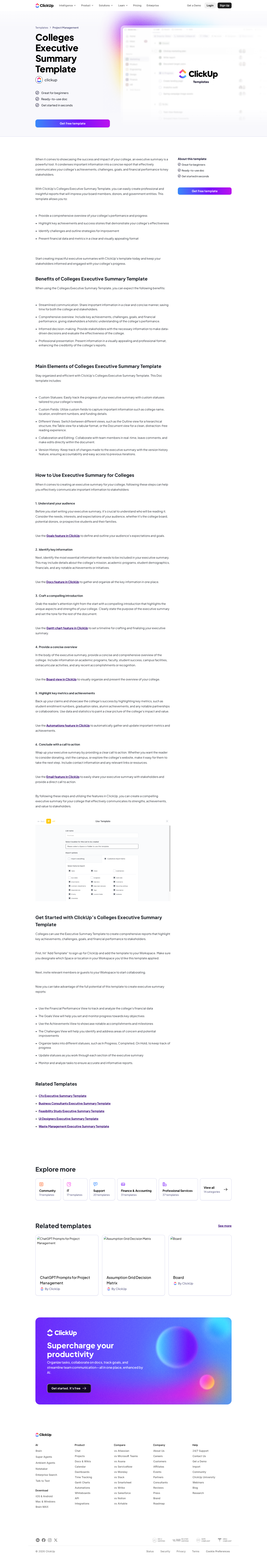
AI (36, 1444)
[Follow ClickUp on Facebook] (43, 1540)
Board (178, 1277)
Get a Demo (200, 1461)
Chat (77, 1450)
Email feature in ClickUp (63, 777)
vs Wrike (119, 1487)
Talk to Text (43, 1480)
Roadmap (159, 1503)
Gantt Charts (82, 1482)
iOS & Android (44, 1496)
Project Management (65, 27)
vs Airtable (120, 1503)
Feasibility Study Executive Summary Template (71, 1111)
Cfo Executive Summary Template (62, 1096)
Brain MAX (42, 1506)
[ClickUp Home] (44, 5)
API (77, 1498)
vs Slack (119, 1477)
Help (195, 1444)
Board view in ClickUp (61, 679)
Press (156, 1492)
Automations (82, 1487)
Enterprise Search (46, 1474)
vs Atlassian (121, 1450)
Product (80, 1444)
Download (41, 1490)
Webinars (198, 1482)
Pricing (137, 5)
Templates (41, 27)
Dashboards (82, 1471)
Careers (158, 1456)
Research (198, 1492)
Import (196, 1466)
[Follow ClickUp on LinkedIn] (37, 1540)
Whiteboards (82, 1492)
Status (150, 1551)
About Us (159, 1450)
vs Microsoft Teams (126, 1456)
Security (165, 1551)
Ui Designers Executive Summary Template (68, 1119)
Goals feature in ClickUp (63, 536)
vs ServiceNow (123, 1466)
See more (225, 1226)
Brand (156, 1498)
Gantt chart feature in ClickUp (67, 628)
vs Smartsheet (123, 1482)
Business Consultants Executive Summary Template (75, 1103)
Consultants (160, 1482)
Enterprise (153, 5)
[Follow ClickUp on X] (55, 1540)
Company (159, 1444)
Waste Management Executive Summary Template (74, 1126)
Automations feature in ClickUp (68, 725)
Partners (158, 1477)
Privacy (181, 1551)
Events (157, 1471)
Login (210, 5)
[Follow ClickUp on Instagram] (49, 1540)
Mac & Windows (45, 1501)
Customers (159, 1461)
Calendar (80, 1466)
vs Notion (120, 1498)
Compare (119, 1444)
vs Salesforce (122, 1492)
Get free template (73, 123)
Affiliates (158, 1466)
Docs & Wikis (83, 1461)
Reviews (158, 1487)
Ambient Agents (45, 1462)
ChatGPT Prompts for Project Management (65, 1280)
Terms (195, 1551)
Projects (80, 1456)
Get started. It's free (65, 1388)
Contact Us (199, 1456)
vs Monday (121, 1471)
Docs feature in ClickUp (62, 582)
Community (199, 1471)
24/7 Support (201, 1450)
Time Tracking (83, 1477)
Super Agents (44, 1456)
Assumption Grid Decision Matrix (129, 1280)
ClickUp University (204, 1477)
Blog (195, 1487)
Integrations (82, 1503)
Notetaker (42, 1468)
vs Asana (119, 1461)
